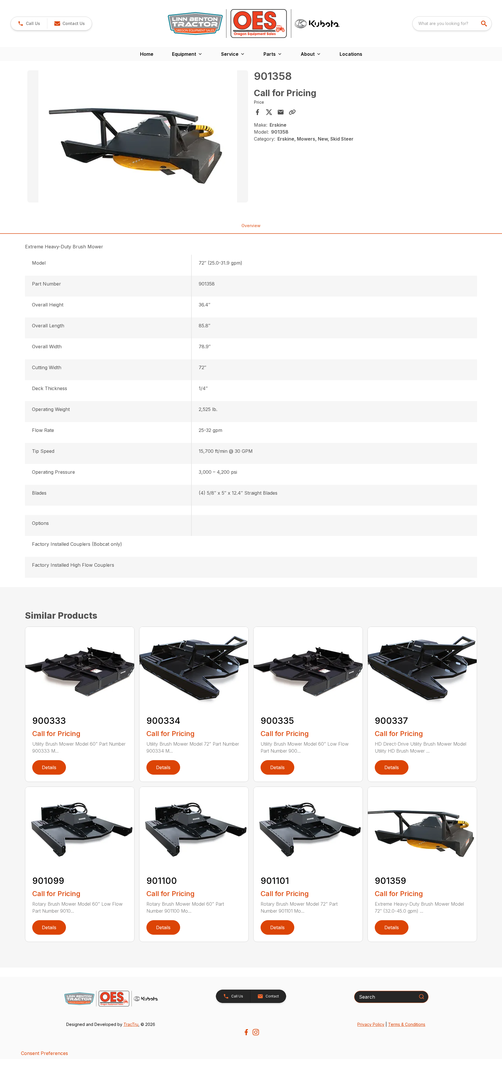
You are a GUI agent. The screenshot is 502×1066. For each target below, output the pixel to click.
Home (146, 54)
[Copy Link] (292, 112)
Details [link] (49, 767)
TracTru (130, 1024)
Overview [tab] (251, 225)
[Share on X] (269, 112)
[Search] (421, 996)
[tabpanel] (137, 137)
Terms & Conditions (406, 1024)
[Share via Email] (280, 112)
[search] (485, 23)
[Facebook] (246, 1032)
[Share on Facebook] (257, 112)
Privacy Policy (370, 1024)
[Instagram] (255, 1032)
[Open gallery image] (137, 136)
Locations (351, 54)
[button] (29, 23)
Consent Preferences (44, 1053)
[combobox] (452, 23)
